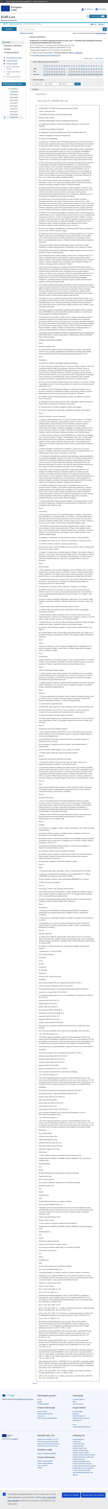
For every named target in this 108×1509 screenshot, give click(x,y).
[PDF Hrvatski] (69, 71)
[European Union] (7, 1435)
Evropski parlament (78, 1439)
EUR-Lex (8, 17)
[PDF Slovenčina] (94, 71)
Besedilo (7, 42)
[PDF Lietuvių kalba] (77, 71)
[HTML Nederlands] (84, 68)
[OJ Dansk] (52, 74)
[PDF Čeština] (49, 71)
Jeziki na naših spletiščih (44, 1461)
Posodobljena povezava (14, 58)
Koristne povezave (78, 1404)
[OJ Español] (47, 74)
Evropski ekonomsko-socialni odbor (83, 1457)
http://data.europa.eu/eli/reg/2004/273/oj (46, 55)
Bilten (74, 1401)
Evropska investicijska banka (81, 1461)
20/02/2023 (14, 97)
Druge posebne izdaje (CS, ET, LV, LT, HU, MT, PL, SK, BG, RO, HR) (50, 50)
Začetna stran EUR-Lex (16, 24)
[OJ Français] (64, 74)
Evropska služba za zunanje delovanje (84, 1455)
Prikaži (78, 84)
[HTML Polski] (86, 68)
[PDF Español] (47, 71)
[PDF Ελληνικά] (59, 71)
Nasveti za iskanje (27, 33)
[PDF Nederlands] (84, 71)
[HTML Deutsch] (54, 68)
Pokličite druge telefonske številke (47, 1441)
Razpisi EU (76, 1413)
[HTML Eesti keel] (57, 68)
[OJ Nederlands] (84, 74)
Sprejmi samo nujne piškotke (93, 1495)
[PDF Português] (89, 71)
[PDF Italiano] (72, 71)
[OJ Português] (89, 74)
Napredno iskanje (101, 33)
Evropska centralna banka (80, 1450)
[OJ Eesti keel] (57, 74)
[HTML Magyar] (79, 68)
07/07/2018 (14, 106)
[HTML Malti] (81, 68)
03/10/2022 (14, 100)
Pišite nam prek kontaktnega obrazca (48, 1444)
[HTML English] (62, 68)
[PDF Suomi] (99, 71)
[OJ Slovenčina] (94, 74)
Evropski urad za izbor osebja (81, 1470)
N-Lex (74, 1424)
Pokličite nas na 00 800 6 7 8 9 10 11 (48, 1439)
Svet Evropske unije (78, 1444)
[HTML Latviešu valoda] (74, 68)
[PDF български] (44, 71)
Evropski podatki (77, 1411)
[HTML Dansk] (52, 68)
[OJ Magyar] (79, 74)
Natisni (102, 24)
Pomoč (94, 24)
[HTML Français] (64, 68)
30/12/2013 (14, 112)
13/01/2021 (14, 103)
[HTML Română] (91, 68)
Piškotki (39, 1468)
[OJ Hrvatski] (69, 74)
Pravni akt (13, 117)
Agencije (75, 1474)
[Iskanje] (105, 29)
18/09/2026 (14, 89)
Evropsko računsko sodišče (81, 1452)
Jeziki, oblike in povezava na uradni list (45, 62)
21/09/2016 (14, 109)
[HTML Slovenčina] (94, 68)
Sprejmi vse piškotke (71, 1495)
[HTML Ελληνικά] (59, 68)
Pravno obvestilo (42, 1411)
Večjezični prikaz (38, 80)
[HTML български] (44, 68)
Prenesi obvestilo (12, 64)
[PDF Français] (64, 71)
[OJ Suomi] (99, 74)
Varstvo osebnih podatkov (45, 1463)
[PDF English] (62, 71)
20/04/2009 (14, 114)
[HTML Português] (89, 68)
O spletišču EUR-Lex (79, 1399)
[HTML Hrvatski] (69, 68)
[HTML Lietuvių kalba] (77, 68)
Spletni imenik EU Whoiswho (81, 1418)
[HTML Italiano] (72, 68)
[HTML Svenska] (101, 68)
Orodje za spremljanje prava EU (82, 1427)
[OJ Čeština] (49, 74)
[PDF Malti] (81, 71)
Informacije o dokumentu (13, 46)
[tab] (67, 61)
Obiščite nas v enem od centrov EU (47, 1446)
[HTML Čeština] (49, 68)
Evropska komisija (78, 1446)
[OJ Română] (91, 74)
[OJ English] (62, 74)
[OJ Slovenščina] (96, 74)
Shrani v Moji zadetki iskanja (13, 68)
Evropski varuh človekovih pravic (82, 1463)
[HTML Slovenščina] (96, 68)
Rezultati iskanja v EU (79, 1416)
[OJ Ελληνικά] (59, 74)
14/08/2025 (14, 92)
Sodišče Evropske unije (79, 1448)
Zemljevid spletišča (43, 1404)
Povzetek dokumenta (11, 53)
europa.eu (15, 1439)
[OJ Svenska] (101, 74)
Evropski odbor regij (78, 1459)
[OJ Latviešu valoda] (74, 74)
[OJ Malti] (81, 74)
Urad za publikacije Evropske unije (23, 1399)
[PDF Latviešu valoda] (74, 71)
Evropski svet (77, 1441)
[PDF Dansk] (52, 71)
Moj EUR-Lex (88, 9)
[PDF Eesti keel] (57, 71)
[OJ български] (44, 74)
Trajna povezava (11, 61)
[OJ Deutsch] (54, 74)
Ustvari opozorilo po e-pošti (13, 73)
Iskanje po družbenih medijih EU (46, 1453)
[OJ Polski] (86, 74)
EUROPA (5, 24)
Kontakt (39, 1401)
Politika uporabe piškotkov (45, 1413)
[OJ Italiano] (72, 74)
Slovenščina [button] (102, 9)
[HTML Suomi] (99, 68)
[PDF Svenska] (101, 71)
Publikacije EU (77, 1420)
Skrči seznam (99, 58)
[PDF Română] (91, 71)
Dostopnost (40, 1416)
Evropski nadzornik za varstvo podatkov (84, 1466)
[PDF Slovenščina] (96, 71)
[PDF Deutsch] (54, 71)
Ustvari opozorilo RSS (13, 77)
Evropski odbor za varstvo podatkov (83, 1468)
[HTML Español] (47, 68)
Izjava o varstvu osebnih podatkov (47, 1418)
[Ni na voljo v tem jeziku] (67, 68)
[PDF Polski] (86, 71)
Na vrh (35, 1383)
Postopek (7, 49)
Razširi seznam (89, 58)
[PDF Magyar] (79, 71)
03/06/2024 (14, 94)
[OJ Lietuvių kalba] (77, 74)
